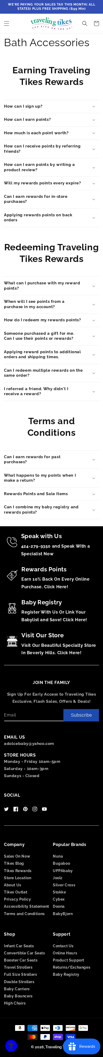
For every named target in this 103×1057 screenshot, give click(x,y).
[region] (51, 7)
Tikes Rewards (18, 871)
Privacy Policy (17, 899)
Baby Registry (66, 974)
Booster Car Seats (21, 960)
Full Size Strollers (20, 974)
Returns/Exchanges (71, 967)
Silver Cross (64, 885)
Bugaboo (61, 863)
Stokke (59, 892)
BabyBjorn (63, 914)
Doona (59, 906)
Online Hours (65, 953)
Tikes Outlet (15, 892)
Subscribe (81, 715)
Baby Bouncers (18, 996)
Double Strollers (19, 982)
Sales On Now (17, 856)
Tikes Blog (14, 863)
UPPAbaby (63, 871)
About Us (12, 885)
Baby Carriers (17, 989)
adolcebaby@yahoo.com (29, 743)
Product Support (68, 960)
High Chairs (15, 1003)
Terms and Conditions (24, 914)
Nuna (58, 856)
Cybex (59, 899)
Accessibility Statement (26, 906)
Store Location (17, 878)
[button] (6, 23)
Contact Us (63, 946)
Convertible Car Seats (24, 953)
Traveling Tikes (58, 1047)
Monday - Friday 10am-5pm (32, 761)
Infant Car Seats (19, 946)
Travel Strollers (18, 967)
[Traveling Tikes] (51, 23)
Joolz (58, 878)
